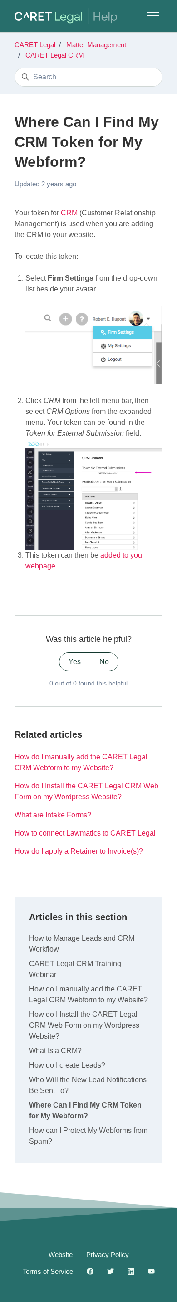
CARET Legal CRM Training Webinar (75, 969)
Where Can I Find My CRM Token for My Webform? (85, 1110)
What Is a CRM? (55, 1050)
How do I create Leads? (67, 1065)
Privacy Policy (107, 1254)
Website (61, 1254)
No (104, 662)
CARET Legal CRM (54, 55)
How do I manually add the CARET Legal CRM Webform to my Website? (81, 762)
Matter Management (96, 45)
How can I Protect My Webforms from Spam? (88, 1136)
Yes (75, 662)
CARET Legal (35, 45)
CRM (69, 213)
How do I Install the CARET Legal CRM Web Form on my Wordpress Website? (86, 791)
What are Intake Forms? (53, 815)
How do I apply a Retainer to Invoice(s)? (79, 851)
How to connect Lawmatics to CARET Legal (85, 833)
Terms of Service (48, 1271)
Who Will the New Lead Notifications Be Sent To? (88, 1085)
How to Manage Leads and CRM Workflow (81, 943)
